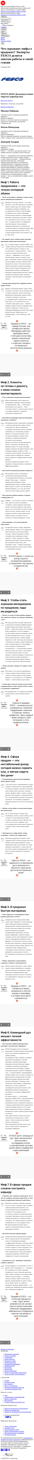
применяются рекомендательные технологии (16, 1438)
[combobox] (9, 1454)
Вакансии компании (7, 107)
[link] (4, 33)
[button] (3, 37)
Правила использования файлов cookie (13, 15)
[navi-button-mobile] (3, 43)
